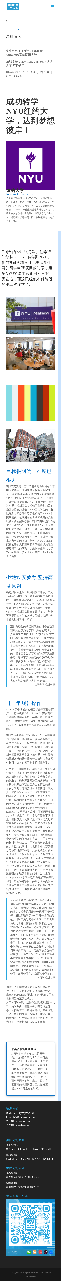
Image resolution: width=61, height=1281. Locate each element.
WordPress (30, 1276)
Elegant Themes (30, 1272)
